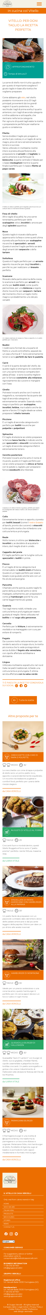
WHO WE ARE (9, 1207)
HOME (6, 1204)
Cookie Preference (30, 1309)
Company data (9, 1307)
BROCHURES (9, 1217)
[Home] (7, 4)
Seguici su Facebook (6, 1234)
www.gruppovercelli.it (13, 1296)
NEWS (6, 1224)
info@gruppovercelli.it (13, 1268)
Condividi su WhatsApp (16, 685)
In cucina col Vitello (23, 11)
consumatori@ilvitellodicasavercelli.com (21, 1258)
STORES (7, 1220)
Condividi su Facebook (21, 685)
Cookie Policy (14, 1309)
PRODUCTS (8, 1214)
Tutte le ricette (26, 700)
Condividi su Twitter (25, 685)
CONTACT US (9, 1227)
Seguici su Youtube (16, 1234)
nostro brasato (36, 522)
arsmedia (28, 1311)
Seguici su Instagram (11, 1234)
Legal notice (23, 1307)
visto (23, 97)
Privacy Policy (36, 1307)
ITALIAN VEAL (9, 1210)
